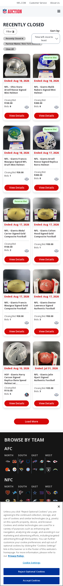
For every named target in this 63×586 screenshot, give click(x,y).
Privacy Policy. (16, 555)
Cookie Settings (31, 562)
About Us (54, 2)
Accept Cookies (31, 580)
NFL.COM (21, 2)
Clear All (10, 49)
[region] (31, 544)
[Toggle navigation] (58, 11)
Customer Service (38, 2)
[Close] (59, 506)
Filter (9, 31)
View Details (16, 115)
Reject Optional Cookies (31, 571)
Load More (31, 421)
